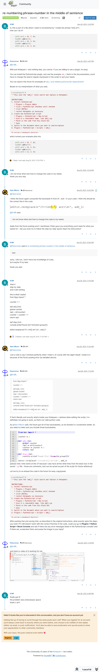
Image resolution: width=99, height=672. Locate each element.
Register (8, 638)
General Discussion (11, 18)
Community (25, 4)
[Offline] (6, 26)
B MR (12, 24)
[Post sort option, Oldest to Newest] (79, 18)
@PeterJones (27, 190)
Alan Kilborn (14, 190)
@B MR (24, 61)
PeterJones (14, 61)
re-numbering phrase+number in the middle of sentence (51, 246)
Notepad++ (58, 651)
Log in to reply (90, 18)
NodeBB (47, 655)
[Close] (94, 615)
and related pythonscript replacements (65, 82)
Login (16, 638)
